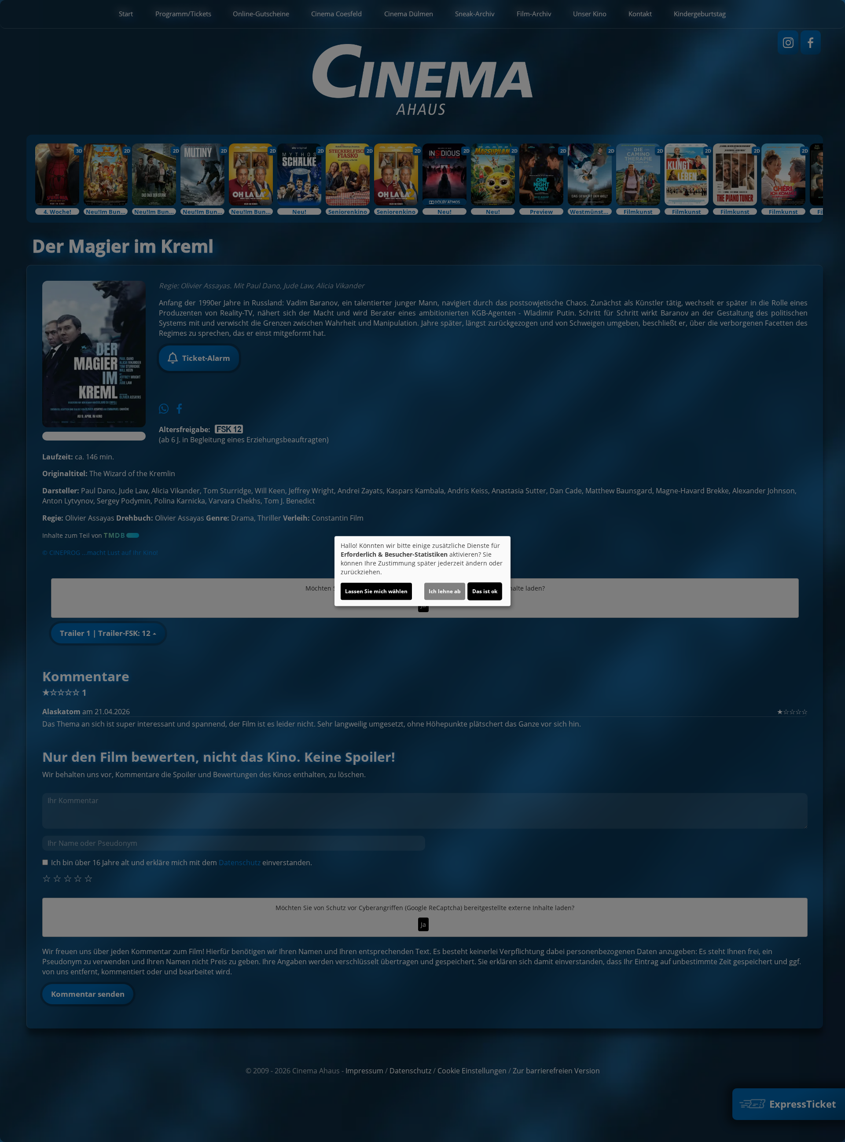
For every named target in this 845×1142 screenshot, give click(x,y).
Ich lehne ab (445, 591)
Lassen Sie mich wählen (376, 591)
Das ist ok (484, 591)
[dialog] (422, 571)
